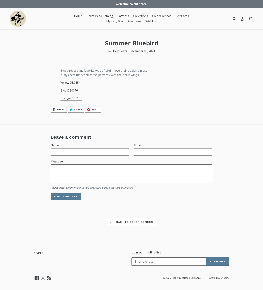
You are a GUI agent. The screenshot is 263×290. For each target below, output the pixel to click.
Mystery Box (114, 21)
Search (38, 253)
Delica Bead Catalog (99, 16)
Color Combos (161, 16)
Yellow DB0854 (70, 83)
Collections (140, 16)
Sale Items (134, 21)
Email (137, 145)
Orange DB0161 (71, 98)
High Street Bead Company (186, 277)
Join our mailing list (146, 252)
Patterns (123, 16)
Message (57, 161)
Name (55, 145)
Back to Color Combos (134, 222)
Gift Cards (182, 16)
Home (78, 16)
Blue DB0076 (69, 90)
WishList (151, 21)
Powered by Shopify (218, 277)
